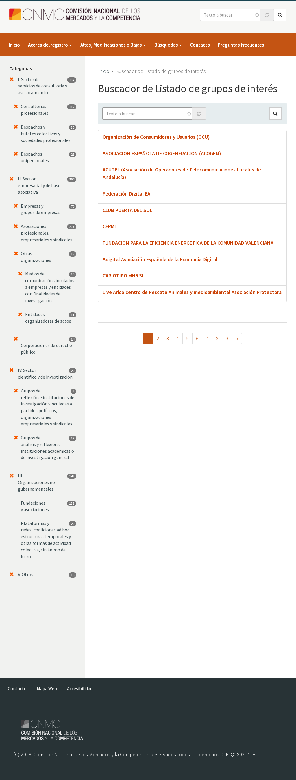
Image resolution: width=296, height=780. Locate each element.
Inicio (14, 45)
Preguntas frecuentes (241, 45)
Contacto (200, 45)
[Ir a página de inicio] (76, 14)
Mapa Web (47, 688)
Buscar (280, 15)
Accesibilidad (79, 688)
